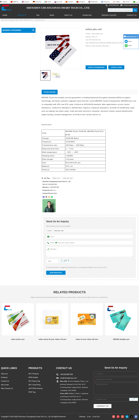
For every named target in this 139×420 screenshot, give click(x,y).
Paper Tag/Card (8, 118)
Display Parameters (96, 67)
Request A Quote (109, 15)
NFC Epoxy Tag (34, 381)
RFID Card (19, 20)
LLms (89, 416)
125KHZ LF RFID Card (11, 42)
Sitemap (82, 416)
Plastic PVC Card (8, 101)
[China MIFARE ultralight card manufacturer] (121, 319)
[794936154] (46, 197)
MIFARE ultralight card (121, 339)
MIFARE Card (28, 20)
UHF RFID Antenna (9, 93)
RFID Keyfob (7, 76)
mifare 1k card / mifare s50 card (87, 339)
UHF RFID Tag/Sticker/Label (12, 84)
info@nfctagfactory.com (68, 378)
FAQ (37, 15)
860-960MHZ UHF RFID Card (13, 50)
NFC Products (7, 67)
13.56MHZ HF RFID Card (12, 46)
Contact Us (131, 15)
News (52, 15)
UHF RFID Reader (9, 80)
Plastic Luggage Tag (9, 106)
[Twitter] (131, 416)
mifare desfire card (17, 339)
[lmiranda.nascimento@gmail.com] (43, 197)
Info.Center (5, 385)
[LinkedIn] (127, 416)
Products (22, 15)
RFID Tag (6, 59)
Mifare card (56, 178)
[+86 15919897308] (52, 197)
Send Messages (56, 273)
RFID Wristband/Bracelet (11, 63)
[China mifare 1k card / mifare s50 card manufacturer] (87, 319)
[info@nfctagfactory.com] (49, 197)
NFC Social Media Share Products (14, 71)
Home (5, 15)
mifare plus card (67, 178)
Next (2, 349)
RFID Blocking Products (10, 97)
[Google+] (122, 416)
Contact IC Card (8, 127)
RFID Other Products (10, 123)
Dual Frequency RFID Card (12, 54)
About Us (68, 15)
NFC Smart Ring (34, 385)
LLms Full (96, 416)
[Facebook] (135, 416)
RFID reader (7, 89)
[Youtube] (113, 416)
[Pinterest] (118, 416)
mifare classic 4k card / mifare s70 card (52, 339)
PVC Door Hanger (9, 110)
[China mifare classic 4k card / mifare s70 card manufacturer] (52, 319)
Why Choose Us (7, 388)
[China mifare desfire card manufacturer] (18, 319)
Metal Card (6, 114)
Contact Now (116, 67)
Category (11, 20)
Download (87, 15)
